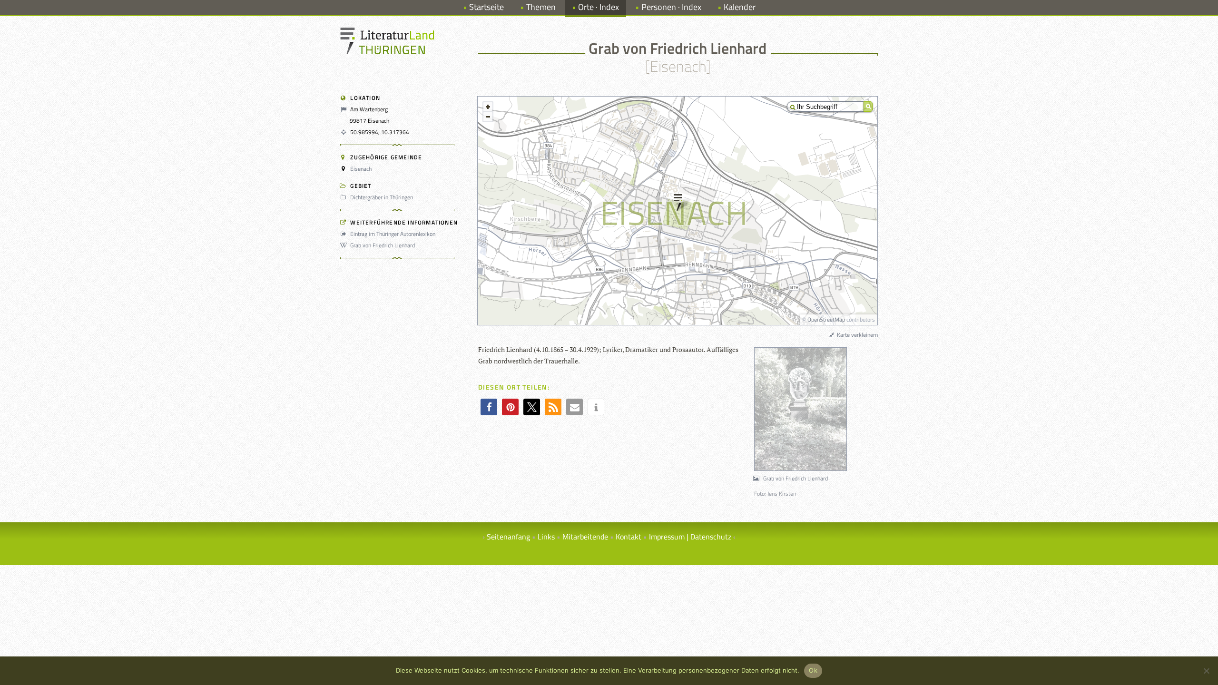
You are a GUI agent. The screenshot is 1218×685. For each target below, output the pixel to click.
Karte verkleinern (856, 334)
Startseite (486, 6)
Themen (541, 6)
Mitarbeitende (585, 536)
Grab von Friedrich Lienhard (382, 245)
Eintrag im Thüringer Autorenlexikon (392, 233)
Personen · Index (671, 6)
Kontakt (628, 536)
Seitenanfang (508, 536)
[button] (489, 407)
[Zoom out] (487, 116)
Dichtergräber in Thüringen (381, 197)
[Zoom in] (487, 106)
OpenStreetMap (826, 319)
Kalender (740, 6)
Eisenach (361, 168)
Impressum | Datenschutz (690, 536)
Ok (813, 670)
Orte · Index (598, 6)
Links (546, 536)
